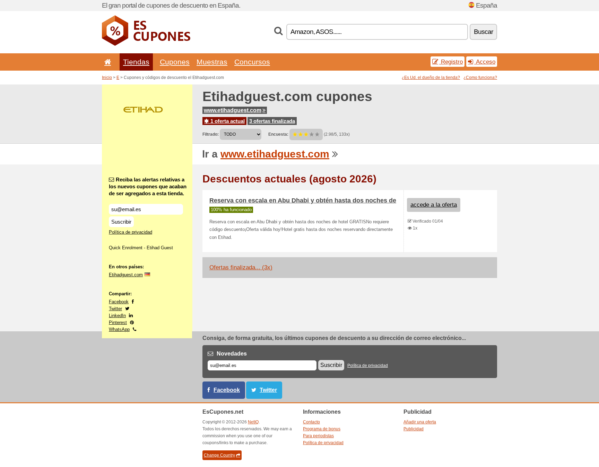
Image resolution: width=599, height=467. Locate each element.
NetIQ (253, 422)
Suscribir (121, 222)
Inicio (107, 77)
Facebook (119, 301)
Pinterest (118, 322)
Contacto (311, 422)
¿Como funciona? (480, 77)
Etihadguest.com (126, 274)
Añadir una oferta (419, 422)
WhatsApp (119, 329)
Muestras (212, 62)
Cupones (175, 62)
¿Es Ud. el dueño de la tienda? (431, 77)
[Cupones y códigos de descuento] (146, 44)
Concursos (252, 62)
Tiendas (136, 62)
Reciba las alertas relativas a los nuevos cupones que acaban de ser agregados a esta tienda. (147, 186)
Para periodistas (318, 435)
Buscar (483, 31)
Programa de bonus (321, 428)
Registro (451, 61)
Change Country (219, 455)
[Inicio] (106, 62)
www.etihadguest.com (232, 110)
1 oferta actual (227, 121)
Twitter (115, 308)
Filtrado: (210, 134)
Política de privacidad (130, 232)
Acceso (484, 61)
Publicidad (413, 428)
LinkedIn (117, 315)
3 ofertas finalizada (272, 121)
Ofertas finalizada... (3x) (240, 267)
